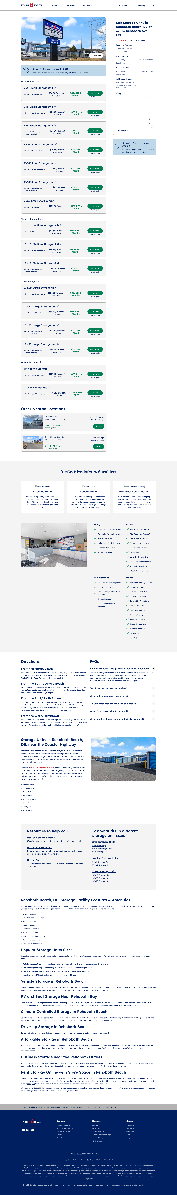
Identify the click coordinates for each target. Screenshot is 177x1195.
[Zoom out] (150, 123)
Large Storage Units (104, 871)
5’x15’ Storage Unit (100, 862)
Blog (128, 1138)
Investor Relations (63, 1125)
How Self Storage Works (41, 837)
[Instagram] (27, 1130)
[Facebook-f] (23, 1130)
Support (86, 5)
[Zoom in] (150, 119)
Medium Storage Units (105, 858)
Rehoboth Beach (53, 1107)
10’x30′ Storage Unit (101, 881)
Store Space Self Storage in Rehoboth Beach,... (128, 1185)
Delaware (41, 1107)
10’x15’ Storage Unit (101, 875)
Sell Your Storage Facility (65, 1128)
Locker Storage (99, 845)
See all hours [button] (121, 63)
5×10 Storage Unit (100, 851)
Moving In (33, 860)
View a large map (123, 130)
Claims (128, 1135)
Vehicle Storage (97, 1141)
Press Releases (62, 1138)
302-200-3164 (125, 5)
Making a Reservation (39, 847)
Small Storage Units (103, 841)
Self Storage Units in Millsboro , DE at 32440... (54, 1185)
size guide (31, 1084)
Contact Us (130, 1131)
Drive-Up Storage (98, 1138)
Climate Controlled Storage (101, 1135)
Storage (70, 5)
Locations (55, 5)
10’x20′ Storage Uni (100, 878)
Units (98, 426)
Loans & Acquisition (63, 1131)
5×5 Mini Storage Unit (102, 848)
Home (23, 1107)
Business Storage (98, 1131)
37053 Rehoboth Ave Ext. (42, 767)
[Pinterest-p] (32, 1130)
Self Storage (96, 1128)
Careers (59, 1135)
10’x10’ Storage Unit (101, 865)
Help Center (130, 1125)
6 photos (97, 56)
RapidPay (141, 6)
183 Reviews (140, 40)
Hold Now (94, 93)
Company (62, 1121)
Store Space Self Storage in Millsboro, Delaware (91, 1185)
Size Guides (130, 1128)
